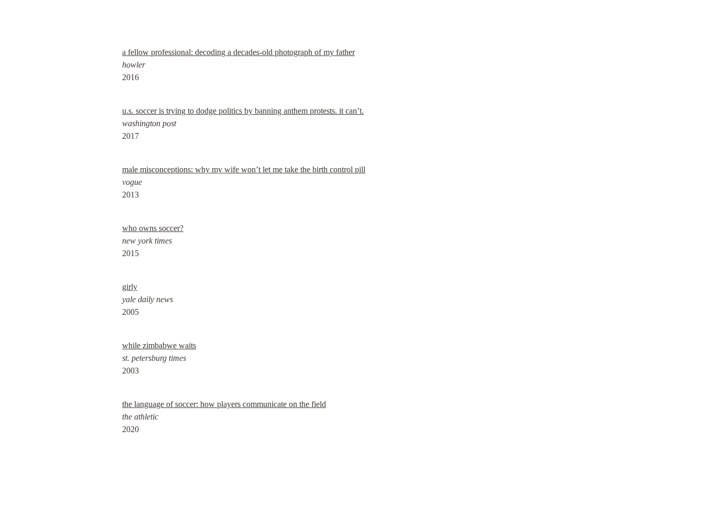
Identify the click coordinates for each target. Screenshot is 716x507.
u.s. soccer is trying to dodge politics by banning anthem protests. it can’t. (243, 110)
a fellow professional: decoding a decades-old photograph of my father (238, 52)
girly (129, 286)
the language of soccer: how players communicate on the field (224, 404)
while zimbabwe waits (159, 345)
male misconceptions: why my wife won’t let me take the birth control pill (243, 169)
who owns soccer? (152, 228)
